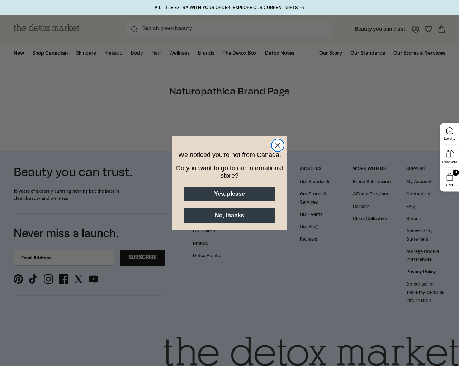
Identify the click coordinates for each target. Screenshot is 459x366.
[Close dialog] (277, 145)
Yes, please (229, 194)
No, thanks (229, 215)
